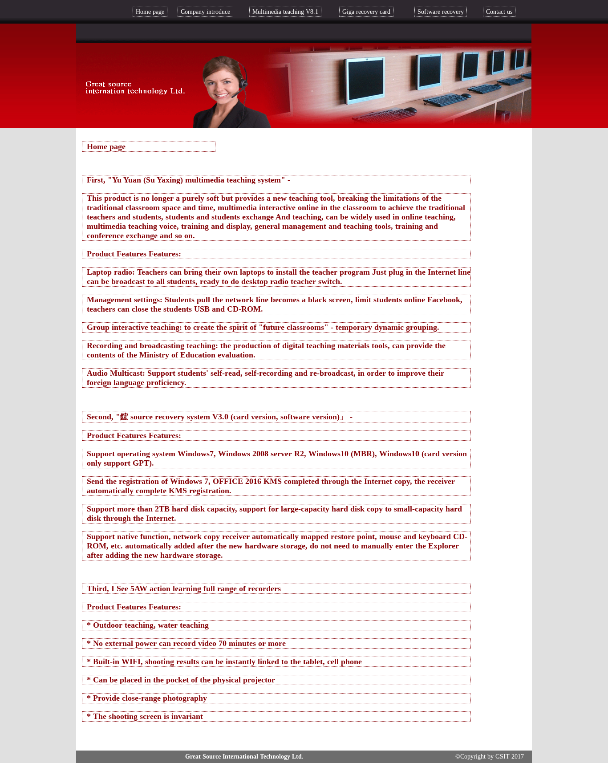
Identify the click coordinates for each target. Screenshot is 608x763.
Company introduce (205, 11)
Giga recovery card (366, 11)
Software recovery (440, 11)
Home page (150, 11)
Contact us (499, 11)
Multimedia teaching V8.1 (285, 11)
